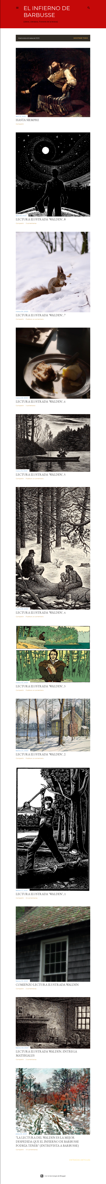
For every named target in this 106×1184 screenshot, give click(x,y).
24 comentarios (31, 898)
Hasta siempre (27, 120)
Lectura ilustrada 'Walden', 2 (41, 754)
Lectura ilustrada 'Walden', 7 (41, 315)
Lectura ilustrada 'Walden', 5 (41, 474)
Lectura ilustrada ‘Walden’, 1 (41, 894)
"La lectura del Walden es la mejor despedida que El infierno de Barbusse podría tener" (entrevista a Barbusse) (47, 1141)
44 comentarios (31, 1150)
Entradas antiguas (79, 1160)
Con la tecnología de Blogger (55, 1176)
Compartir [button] (20, 124)
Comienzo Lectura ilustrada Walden (47, 985)
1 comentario (30, 405)
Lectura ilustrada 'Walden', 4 (41, 612)
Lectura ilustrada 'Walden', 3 (41, 686)
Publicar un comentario (35, 319)
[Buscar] (88, 7)
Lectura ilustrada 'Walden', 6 (41, 401)
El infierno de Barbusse (47, 11)
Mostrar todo (81, 38)
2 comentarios (31, 223)
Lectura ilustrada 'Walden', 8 (41, 219)
